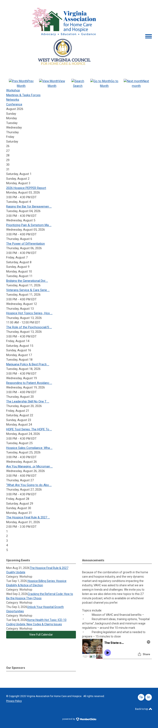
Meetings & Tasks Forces (23, 95)
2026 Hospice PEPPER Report (26, 188)
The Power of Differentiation (25, 243)
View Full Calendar (41, 634)
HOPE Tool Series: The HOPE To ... (29, 429)
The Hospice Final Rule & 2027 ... (28, 517)
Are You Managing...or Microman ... (29, 466)
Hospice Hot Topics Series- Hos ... (29, 313)
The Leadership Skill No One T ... (27, 401)
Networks (12, 99)
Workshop (13, 90)
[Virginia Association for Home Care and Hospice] (64, 21)
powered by (69, 719)
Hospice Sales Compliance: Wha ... (29, 448)
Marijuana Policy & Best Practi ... (27, 364)
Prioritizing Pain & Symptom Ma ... (28, 225)
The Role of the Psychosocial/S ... (29, 327)
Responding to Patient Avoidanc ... (29, 383)
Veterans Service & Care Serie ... (28, 290)
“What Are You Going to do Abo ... (29, 485)
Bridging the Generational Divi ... (27, 281)
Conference (14, 104)
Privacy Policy (14, 701)
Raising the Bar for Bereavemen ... (29, 206)
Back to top (142, 709)
